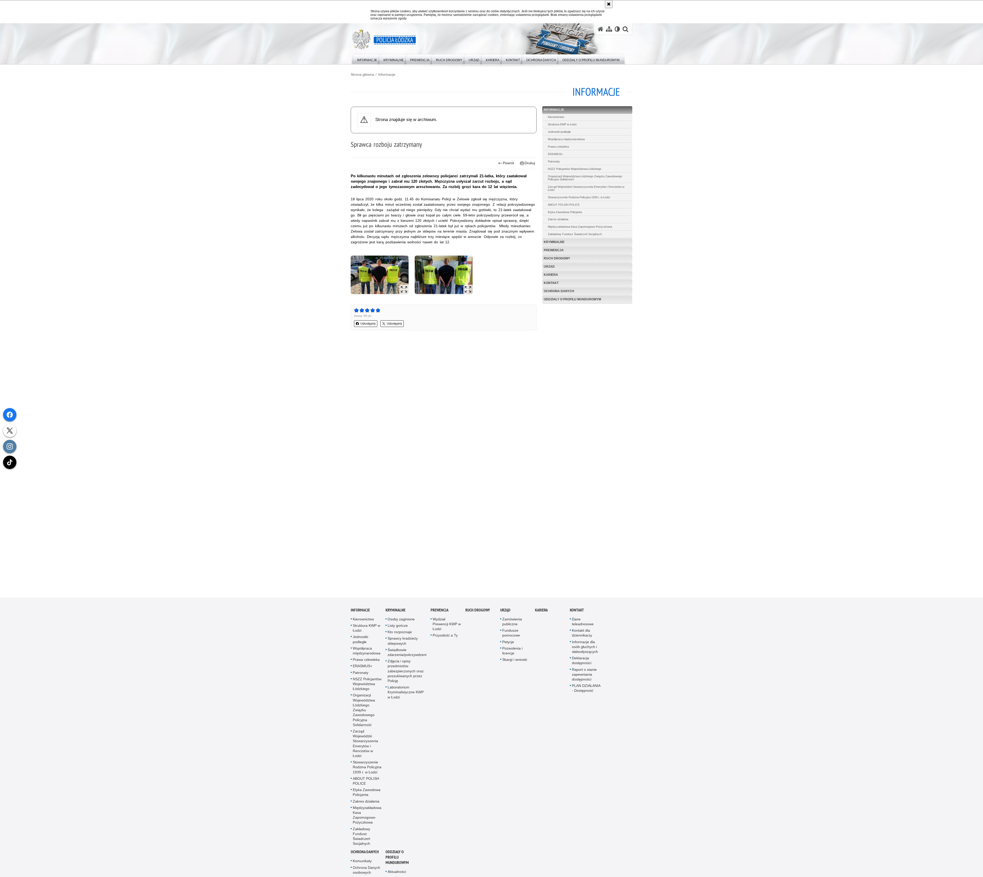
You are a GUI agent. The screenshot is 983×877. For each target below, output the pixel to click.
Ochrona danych (559, 291)
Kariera (551, 275)
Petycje (508, 643)
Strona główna (362, 74)
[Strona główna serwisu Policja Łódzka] (600, 29)
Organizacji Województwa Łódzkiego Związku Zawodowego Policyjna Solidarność (585, 178)
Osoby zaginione (401, 620)
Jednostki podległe (559, 131)
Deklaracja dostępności (581, 661)
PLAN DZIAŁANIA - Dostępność (586, 688)
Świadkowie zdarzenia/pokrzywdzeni (407, 653)
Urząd (549, 266)
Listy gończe (398, 626)
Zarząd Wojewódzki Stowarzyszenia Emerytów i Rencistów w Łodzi (586, 188)
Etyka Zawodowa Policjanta (565, 212)
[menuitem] (367, 58)
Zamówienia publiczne (512, 622)
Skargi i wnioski (514, 660)
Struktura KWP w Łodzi (562, 124)
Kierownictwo (556, 116)
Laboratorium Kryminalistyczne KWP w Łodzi (406, 693)
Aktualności (397, 872)
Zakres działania (558, 219)
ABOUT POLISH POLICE (564, 204)
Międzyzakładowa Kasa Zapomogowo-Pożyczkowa (580, 226)
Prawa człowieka (558, 146)
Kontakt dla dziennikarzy (582, 633)
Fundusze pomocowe (511, 633)
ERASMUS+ (555, 154)
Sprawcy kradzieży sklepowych (403, 641)
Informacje (386, 74)
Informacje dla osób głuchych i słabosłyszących (585, 647)
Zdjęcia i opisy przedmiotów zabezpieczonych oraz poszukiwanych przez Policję (406, 672)
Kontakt (551, 283)
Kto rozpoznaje (400, 633)
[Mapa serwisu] (609, 29)
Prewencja (554, 250)
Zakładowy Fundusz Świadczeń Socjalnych (575, 234)
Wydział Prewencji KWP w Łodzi (447, 625)
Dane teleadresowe (583, 622)
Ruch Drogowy (557, 258)
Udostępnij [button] (368, 323)
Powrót (508, 163)
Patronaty (554, 161)
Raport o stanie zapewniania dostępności (584, 675)
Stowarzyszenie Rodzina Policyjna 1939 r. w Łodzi (579, 197)
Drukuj (530, 163)
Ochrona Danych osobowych (366, 870)
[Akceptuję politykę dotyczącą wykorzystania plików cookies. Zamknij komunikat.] (609, 4)
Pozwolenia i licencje (512, 651)
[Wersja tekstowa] (617, 29)
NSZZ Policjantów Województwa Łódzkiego (574, 168)
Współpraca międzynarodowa (566, 139)
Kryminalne (554, 242)
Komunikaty (362, 862)
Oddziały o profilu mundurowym (572, 299)
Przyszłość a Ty (445, 636)
